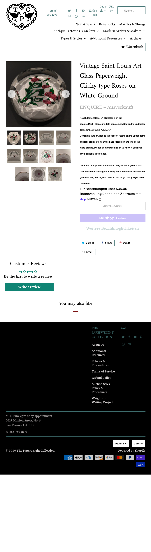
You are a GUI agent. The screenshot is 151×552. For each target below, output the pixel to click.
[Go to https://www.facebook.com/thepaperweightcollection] (76, 11)
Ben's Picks (107, 24)
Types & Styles (72, 38)
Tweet (90, 242)
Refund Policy (101, 377)
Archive (136, 38)
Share (108, 242)
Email (89, 252)
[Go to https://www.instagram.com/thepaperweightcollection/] (76, 16)
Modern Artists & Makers (122, 31)
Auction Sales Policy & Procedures (101, 388)
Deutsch (102, 9)
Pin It (126, 242)
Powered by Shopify (131, 450)
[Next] (66, 94)
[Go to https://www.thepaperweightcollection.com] (22, 16)
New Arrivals (85, 24)
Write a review (29, 287)
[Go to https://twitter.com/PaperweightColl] (70, 11)
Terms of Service (103, 371)
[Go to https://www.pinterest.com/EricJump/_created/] (70, 16)
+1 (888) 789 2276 (52, 13)
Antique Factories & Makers (74, 31)
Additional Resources (106, 38)
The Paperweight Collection (36, 450)
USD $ (111, 9)
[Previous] (12, 94)
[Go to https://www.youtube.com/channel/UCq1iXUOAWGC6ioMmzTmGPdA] (83, 11)
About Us (98, 344)
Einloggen (93, 13)
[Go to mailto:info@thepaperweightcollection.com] (83, 16)
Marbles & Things (132, 24)
